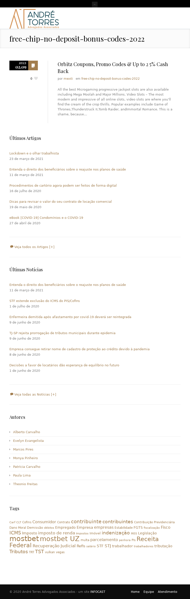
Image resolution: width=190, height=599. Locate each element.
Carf (12, 522)
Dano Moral (17, 527)
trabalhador (122, 546)
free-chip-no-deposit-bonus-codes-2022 (110, 78)
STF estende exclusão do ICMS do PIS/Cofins (44, 301)
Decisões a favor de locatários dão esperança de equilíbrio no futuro (64, 365)
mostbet (24, 538)
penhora (125, 540)
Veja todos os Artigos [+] (33, 247)
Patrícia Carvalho (26, 467)
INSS (134, 533)
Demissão (35, 527)
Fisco (165, 527)
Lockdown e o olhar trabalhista (34, 153)
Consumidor (44, 522)
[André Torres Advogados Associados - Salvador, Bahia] (34, 18)
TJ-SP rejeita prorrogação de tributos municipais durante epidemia (62, 333)
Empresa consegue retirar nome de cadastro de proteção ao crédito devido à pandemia (79, 349)
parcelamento (104, 539)
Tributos (18, 551)
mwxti (68, 78)
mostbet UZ (60, 539)
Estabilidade (124, 527)
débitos (49, 527)
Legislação (147, 533)
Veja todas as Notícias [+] (34, 394)
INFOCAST (97, 592)
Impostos (82, 533)
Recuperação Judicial (54, 545)
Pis (134, 540)
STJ (108, 545)
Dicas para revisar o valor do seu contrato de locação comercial (60, 201)
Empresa (85, 527)
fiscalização (152, 527)
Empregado (65, 527)
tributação (163, 546)
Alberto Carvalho (26, 432)
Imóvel (95, 533)
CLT (18, 522)
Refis (81, 546)
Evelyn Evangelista (28, 441)
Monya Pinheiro (25, 458)
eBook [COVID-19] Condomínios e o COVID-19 (46, 218)
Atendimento (167, 592)
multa (85, 540)
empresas (104, 527)
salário (91, 546)
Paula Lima (22, 475)
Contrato (63, 522)
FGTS (138, 527)
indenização (116, 533)
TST (39, 551)
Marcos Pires (23, 449)
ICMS (15, 533)
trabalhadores (143, 546)
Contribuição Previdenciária (154, 522)
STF (100, 546)
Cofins (26, 522)
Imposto (29, 533)
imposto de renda (56, 532)
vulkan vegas (55, 552)
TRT (31, 552)
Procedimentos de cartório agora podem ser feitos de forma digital (63, 185)
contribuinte (86, 521)
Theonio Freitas (25, 484)
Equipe (148, 592)
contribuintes (117, 521)
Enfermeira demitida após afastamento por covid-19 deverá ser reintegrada (70, 317)
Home (135, 592)
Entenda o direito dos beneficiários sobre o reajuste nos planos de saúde (67, 169)
